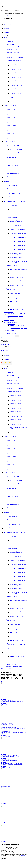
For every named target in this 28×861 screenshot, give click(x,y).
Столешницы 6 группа (15, 66)
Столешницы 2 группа (15, 88)
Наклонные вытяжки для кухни (18, 282)
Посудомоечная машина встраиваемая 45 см (16, 258)
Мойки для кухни (8, 312)
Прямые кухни (10, 41)
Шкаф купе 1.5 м (11, 109)
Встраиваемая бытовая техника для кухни (14, 201)
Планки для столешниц (16, 102)
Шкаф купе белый (11, 125)
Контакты (6, 32)
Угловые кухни (10, 44)
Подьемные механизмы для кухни (15, 160)
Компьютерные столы (15, 293)
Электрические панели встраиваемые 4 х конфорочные (18, 225)
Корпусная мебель (8, 288)
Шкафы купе (7, 108)
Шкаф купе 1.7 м (11, 112)
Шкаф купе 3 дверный (12, 122)
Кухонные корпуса (8, 181)
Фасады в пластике (11, 190)
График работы (8, 18)
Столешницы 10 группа (16, 82)
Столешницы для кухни (10, 105)
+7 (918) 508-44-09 (8, 15)
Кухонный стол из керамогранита (18, 328)
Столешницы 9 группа (15, 74)
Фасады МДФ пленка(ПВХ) (14, 193)
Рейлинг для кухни (11, 157)
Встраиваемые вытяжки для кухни (18, 269)
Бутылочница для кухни (13, 176)
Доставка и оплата (8, 31)
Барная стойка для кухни (13, 173)
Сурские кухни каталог (13, 54)
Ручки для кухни (11, 154)
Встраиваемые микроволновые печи (16, 214)
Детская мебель (10, 292)
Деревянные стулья (11, 333)
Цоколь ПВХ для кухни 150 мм (18, 146)
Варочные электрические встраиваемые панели (16, 222)
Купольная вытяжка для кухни (17, 280)
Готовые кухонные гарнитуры (14, 38)
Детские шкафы (14, 298)
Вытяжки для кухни (12, 265)
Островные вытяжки (15, 272)
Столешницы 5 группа (15, 64)
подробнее (3, 699)
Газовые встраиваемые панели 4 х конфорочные (19, 240)
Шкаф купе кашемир (12, 136)
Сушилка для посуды (12, 142)
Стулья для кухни (11, 330)
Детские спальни (14, 301)
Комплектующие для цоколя (17, 152)
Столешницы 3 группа (15, 90)
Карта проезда (7, 24)
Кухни (5, 37)
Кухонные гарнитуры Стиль (14, 60)
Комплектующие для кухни (14, 62)
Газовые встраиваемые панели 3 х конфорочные (19, 244)
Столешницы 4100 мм (15, 80)
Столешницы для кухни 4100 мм (12, 196)
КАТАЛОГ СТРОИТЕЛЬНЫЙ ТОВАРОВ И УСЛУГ (11, 667)
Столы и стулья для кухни (10, 322)
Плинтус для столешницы (16, 100)
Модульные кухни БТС (12, 49)
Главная (3, 667)
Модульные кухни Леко (13, 52)
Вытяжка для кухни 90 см (16, 274)
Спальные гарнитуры (12, 289)
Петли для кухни (11, 168)
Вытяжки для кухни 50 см (16, 277)
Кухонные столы (11, 324)
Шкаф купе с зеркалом (12, 138)
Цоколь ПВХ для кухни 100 (17, 149)
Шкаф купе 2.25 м (11, 120)
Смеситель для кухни (9, 320)
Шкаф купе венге (11, 128)
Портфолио (6, 28)
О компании (7, 27)
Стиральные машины (12, 217)
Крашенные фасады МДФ (13, 188)
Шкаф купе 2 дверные (12, 114)
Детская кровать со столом (16, 309)
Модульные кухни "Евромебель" (15, 57)
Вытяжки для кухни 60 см (16, 285)
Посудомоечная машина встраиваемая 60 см (16, 254)
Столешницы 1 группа (15, 77)
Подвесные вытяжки (15, 266)
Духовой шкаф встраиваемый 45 (18, 208)
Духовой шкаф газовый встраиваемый (16, 204)
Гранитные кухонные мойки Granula (16, 313)
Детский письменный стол (16, 296)
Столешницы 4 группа (15, 93)
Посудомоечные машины (13, 252)
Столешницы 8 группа (15, 72)
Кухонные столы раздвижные (17, 325)
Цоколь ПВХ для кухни (13, 145)
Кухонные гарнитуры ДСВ (13, 46)
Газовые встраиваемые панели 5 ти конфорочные (19, 236)
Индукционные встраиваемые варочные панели (17, 230)
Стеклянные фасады (12, 185)
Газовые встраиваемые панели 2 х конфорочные (19, 248)
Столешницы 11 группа (16, 85)
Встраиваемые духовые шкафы (14, 202)
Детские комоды (14, 306)
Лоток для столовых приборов (14, 170)
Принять (3, 858)
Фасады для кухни (8, 184)
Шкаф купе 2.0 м (11, 117)
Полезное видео (8, 29)
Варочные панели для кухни (14, 220)
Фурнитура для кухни (9, 141)
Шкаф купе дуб (10, 133)
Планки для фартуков (12, 162)
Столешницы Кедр (8, 198)
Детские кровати (14, 304)
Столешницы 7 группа (15, 69)
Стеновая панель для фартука (11, 178)
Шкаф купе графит (11, 130)
